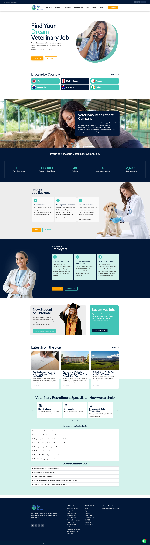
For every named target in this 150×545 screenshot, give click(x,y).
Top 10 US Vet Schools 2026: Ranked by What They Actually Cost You (75, 374)
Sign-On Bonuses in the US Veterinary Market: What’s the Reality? (44, 374)
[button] (33, 410)
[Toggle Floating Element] (144, 541)
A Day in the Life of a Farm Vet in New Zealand (104, 373)
